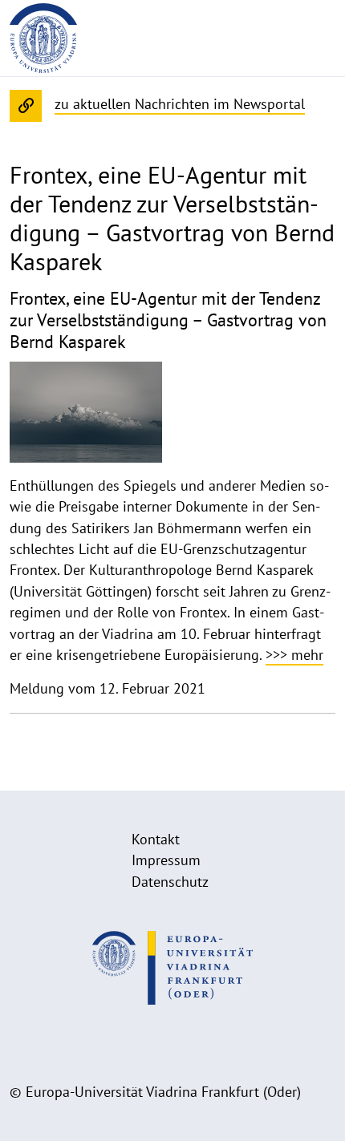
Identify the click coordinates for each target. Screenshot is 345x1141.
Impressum (166, 860)
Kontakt (156, 839)
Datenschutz (170, 881)
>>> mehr (294, 654)
